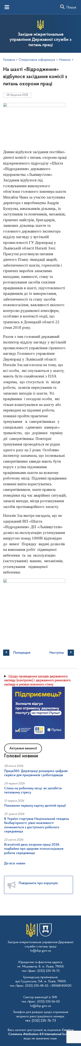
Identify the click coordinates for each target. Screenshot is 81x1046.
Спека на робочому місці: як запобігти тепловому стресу (33, 790)
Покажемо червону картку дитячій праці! (35, 805)
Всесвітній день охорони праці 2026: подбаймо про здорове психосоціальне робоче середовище (34, 849)
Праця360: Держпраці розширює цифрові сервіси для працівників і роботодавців (36, 773)
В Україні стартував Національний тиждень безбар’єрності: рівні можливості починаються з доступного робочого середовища (36, 825)
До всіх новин (14, 863)
